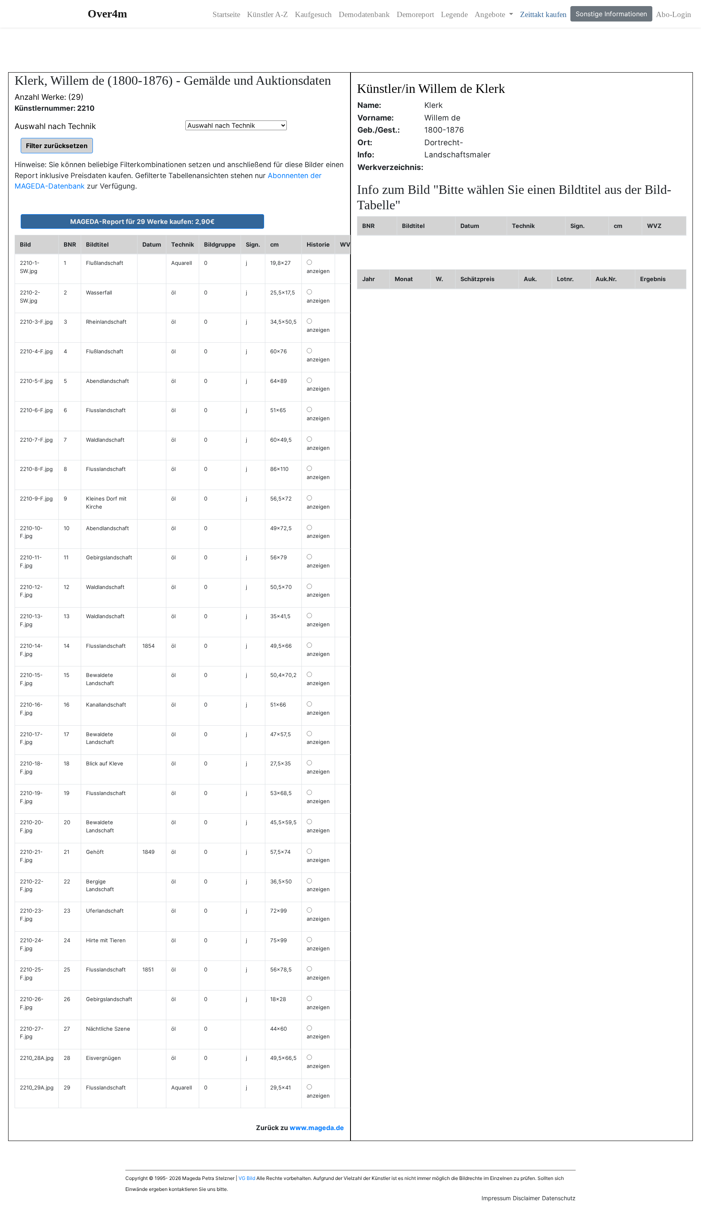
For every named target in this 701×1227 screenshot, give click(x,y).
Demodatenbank (364, 14)
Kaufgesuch (313, 14)
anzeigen (318, 271)
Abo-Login (673, 14)
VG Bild (247, 1178)
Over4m (107, 13)
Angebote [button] (491, 14)
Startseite (226, 14)
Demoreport (415, 14)
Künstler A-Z (267, 14)
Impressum (496, 1198)
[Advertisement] (350, 50)
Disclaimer (526, 1198)
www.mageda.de (317, 1128)
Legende (454, 14)
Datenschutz (559, 1198)
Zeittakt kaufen (543, 14)
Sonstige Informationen (611, 14)
